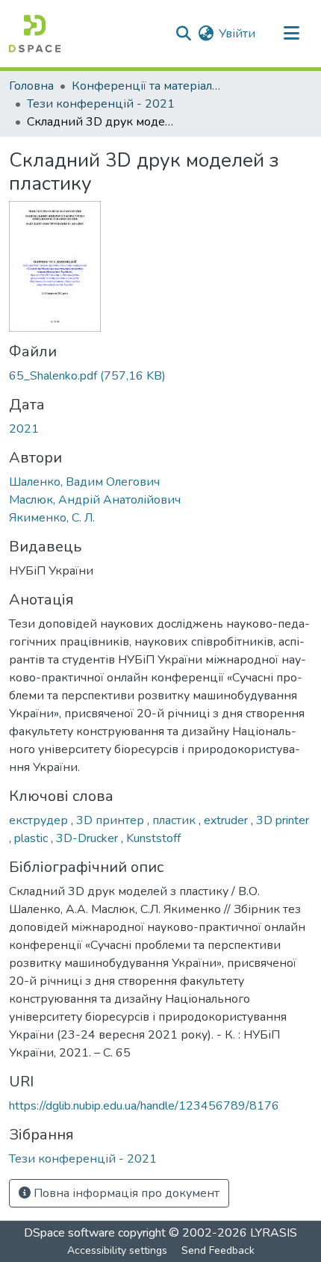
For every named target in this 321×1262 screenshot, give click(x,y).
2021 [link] (24, 429)
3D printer (282, 820)
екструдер (40, 820)
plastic (32, 838)
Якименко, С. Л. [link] (52, 518)
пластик (175, 820)
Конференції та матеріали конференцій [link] (146, 86)
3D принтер (111, 820)
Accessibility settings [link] (117, 1250)
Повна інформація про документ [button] (125, 1193)
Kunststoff (153, 838)
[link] (160, 376)
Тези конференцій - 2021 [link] (101, 104)
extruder (227, 820)
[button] (34, 33)
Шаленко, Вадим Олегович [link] (84, 482)
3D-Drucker (88, 838)
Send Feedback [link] (218, 1250)
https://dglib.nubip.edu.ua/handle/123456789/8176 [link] (144, 1106)
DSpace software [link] (69, 1233)
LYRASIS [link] (273, 1233)
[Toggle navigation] (291, 33)
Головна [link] (31, 86)
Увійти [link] (237, 33)
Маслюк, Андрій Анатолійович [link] (95, 500)
